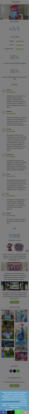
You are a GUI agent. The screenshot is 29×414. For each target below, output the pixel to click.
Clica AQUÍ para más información (11, 401)
